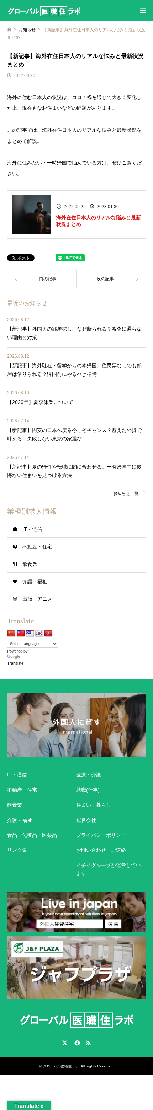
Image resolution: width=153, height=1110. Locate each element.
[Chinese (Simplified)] (11, 633)
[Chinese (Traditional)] (20, 633)
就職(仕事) (88, 790)
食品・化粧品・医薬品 (32, 835)
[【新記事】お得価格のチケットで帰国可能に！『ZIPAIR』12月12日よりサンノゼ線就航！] (41, 279)
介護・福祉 (34, 581)
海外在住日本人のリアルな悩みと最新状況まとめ (98, 221)
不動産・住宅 (37, 546)
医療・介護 (88, 775)
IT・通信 (32, 529)
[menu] (142, 10)
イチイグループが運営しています (108, 869)
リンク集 (17, 850)
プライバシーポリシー (101, 835)
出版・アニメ (37, 599)
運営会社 (86, 820)
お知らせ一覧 (126, 493)
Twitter (64, 1042)
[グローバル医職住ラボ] (44, 10)
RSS (88, 1042)
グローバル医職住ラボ (61, 1066)
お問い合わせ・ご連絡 (101, 850)
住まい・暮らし (93, 805)
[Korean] (39, 633)
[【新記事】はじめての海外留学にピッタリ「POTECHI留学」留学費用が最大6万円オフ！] (111, 279)
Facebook (76, 1042)
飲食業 (29, 564)
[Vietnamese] (48, 633)
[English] (30, 633)
